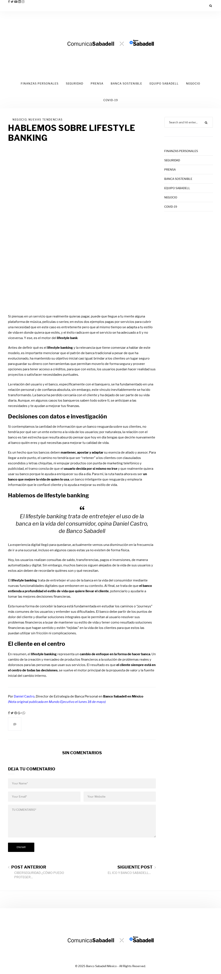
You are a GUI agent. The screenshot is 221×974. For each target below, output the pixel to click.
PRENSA (97, 83)
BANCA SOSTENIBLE (126, 83)
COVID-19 (110, 100)
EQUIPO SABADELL (164, 83)
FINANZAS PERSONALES (39, 83)
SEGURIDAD (74, 83)
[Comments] (14, 724)
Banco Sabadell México (101, 966)
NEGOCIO (193, 83)
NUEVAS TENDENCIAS (45, 119)
